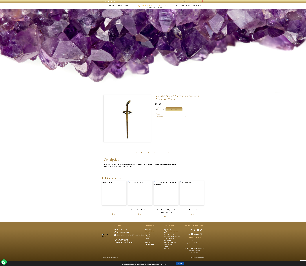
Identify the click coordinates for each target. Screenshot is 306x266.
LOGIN (198, 1)
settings (164, 264)
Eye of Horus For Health (140, 210)
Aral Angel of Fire (191, 210)
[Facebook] (102, 1)
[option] (191, 1)
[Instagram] (105, 1)
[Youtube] (111, 1)
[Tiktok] (114, 1)
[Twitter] (108, 1)
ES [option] (191, 2)
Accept (180, 263)
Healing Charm (114, 210)
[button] (114, 193)
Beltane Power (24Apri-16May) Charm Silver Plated (166, 211)
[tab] (140, 153)
